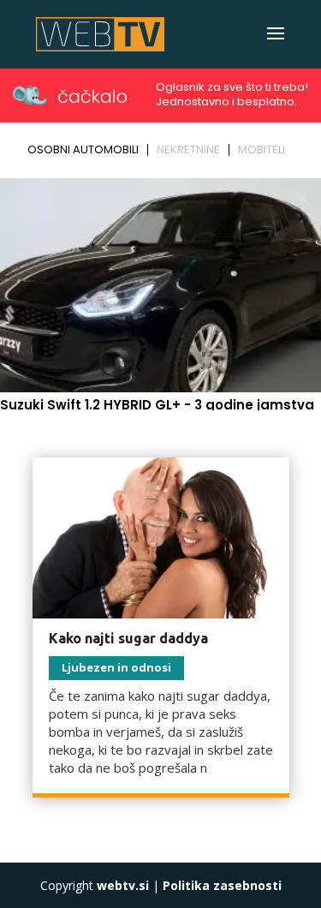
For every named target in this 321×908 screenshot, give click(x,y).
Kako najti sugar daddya (128, 638)
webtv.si (123, 885)
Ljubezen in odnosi (116, 667)
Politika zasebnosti (222, 885)
